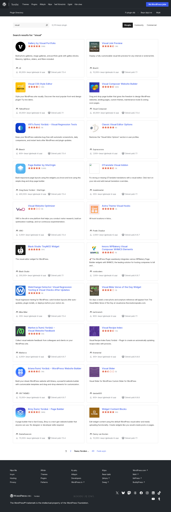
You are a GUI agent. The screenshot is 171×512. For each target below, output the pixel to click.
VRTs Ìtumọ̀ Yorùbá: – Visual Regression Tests (52, 124)
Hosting (13, 478)
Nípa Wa (13, 470)
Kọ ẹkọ (74, 470)
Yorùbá (36, 496)
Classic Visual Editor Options (117, 124)
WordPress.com (140, 470)
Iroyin (12, 474)
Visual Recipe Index (112, 327)
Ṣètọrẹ (106, 478)
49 (93, 451)
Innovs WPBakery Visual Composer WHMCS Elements (117, 248)
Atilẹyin (74, 474)
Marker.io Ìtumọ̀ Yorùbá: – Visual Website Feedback (41, 329)
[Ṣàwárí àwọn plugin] (46, 25)
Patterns (44, 482)
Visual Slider (108, 368)
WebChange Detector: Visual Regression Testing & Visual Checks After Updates (50, 288)
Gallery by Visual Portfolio (42, 43)
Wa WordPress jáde (157, 4)
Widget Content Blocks (114, 409)
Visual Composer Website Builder (120, 83)
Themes (44, 474)
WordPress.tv (78, 482)
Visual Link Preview (112, 43)
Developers (76, 478)
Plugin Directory (16, 13)
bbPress (137, 478)
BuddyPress (139, 482)
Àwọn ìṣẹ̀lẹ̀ (106, 474)
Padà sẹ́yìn (101, 451)
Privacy (13, 482)
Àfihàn (43, 470)
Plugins (44, 478)
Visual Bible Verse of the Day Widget (121, 287)
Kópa (104, 470)
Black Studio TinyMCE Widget (43, 246)
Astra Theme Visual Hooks (116, 205)
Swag (105, 482)
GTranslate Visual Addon (115, 165)
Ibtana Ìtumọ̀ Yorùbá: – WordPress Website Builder (54, 368)
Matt (136, 474)
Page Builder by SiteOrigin (42, 165)
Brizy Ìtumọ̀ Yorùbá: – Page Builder (46, 409)
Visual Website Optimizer (41, 205)
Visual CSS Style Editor (40, 83)
